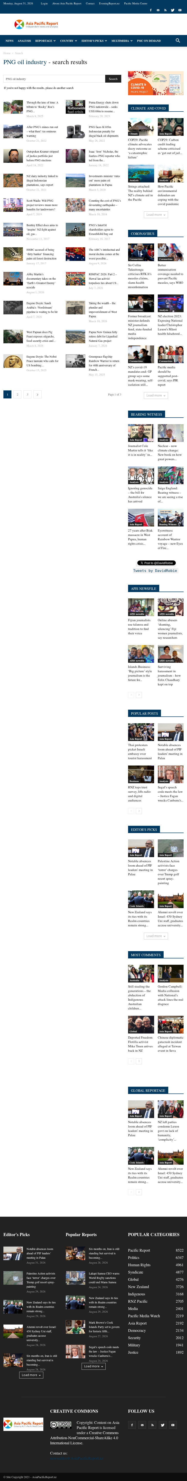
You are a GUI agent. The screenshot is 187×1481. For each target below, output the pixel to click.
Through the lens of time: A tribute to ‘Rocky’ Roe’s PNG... (42, 106)
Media (133, 1308)
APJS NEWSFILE (143, 588)
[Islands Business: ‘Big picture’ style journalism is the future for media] (141, 654)
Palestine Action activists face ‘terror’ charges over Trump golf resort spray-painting (168, 872)
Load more (154, 215)
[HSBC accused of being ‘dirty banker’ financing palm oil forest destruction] (13, 254)
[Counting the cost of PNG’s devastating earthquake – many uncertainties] (75, 205)
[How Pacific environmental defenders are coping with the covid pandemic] (171, 173)
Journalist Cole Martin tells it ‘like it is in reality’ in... (140, 450)
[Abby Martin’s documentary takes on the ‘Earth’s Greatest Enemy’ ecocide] (13, 278)
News (9, 41)
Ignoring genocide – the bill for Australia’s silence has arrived (140, 494)
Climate (134, 133)
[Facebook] (150, 10)
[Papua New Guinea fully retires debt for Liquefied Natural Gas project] (75, 336)
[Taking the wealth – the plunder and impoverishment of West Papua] (75, 307)
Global (133, 1031)
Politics (133, 1257)
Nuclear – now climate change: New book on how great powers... (170, 452)
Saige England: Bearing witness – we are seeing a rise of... (170, 494)
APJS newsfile (137, 614)
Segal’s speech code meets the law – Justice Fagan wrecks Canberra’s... (170, 793)
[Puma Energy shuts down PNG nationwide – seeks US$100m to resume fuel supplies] (75, 107)
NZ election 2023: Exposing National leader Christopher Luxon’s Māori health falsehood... (170, 325)
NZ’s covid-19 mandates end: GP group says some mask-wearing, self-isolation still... (140, 376)
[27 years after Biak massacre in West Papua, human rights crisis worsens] (141, 517)
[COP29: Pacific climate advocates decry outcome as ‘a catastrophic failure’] (141, 127)
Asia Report (165, 133)
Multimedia (120, 41)
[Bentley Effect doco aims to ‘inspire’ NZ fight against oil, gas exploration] (13, 229)
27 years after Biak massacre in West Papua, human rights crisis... (140, 537)
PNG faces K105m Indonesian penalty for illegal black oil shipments (104, 131)
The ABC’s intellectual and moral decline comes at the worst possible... (104, 254)
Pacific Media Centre (135, 3)
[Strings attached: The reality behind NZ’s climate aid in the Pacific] (141, 173)
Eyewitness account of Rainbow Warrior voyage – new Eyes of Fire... (170, 539)
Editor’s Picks (92, 41)
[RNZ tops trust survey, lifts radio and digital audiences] (141, 774)
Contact (90, 3)
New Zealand (138, 1286)
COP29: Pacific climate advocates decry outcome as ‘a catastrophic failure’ (140, 148)
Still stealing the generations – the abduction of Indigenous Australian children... (139, 997)
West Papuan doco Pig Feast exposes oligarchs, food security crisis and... (41, 336)
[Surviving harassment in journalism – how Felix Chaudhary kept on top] (171, 654)
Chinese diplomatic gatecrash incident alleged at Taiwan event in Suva (171, 1044)
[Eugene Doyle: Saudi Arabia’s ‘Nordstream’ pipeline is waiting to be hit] (13, 307)
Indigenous (136, 1293)
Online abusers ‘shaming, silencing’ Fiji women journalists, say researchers (170, 629)
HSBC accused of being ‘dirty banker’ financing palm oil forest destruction (41, 254)
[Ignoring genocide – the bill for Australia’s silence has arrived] (141, 475)
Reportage (43, 41)
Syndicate (135, 1271)
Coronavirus (136, 259)
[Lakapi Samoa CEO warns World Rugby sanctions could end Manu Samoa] (75, 1278)
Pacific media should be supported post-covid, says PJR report (168, 376)
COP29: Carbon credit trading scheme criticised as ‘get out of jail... (170, 146)
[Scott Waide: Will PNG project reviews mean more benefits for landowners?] (13, 205)
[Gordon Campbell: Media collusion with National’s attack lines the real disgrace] (171, 973)
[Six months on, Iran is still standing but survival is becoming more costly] (13, 1360)
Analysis (24, 41)
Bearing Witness (168, 524)
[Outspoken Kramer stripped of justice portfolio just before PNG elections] (13, 156)
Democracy (137, 1330)
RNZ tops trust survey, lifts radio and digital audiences (139, 793)
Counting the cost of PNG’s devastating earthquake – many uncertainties (105, 204)
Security (134, 1337)
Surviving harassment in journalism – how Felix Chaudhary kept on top (169, 675)
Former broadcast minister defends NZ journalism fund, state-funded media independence (140, 327)
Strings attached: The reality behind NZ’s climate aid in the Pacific (140, 193)
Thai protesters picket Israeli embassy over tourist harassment (140, 751)
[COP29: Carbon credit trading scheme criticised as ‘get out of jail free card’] (171, 127)
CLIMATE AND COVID (148, 108)
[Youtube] (180, 10)
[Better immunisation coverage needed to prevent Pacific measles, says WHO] (171, 252)
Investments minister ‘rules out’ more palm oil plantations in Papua (104, 180)
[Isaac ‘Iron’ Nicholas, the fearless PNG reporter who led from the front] (75, 156)
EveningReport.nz (109, 3)
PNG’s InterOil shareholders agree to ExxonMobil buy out (101, 229)
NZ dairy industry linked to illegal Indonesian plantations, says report (42, 180)
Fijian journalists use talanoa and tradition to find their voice (139, 626)
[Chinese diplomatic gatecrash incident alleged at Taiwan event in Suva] (171, 1024)
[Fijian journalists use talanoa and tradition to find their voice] (141, 607)
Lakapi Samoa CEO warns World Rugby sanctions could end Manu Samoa (104, 1277)
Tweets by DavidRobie (155, 570)
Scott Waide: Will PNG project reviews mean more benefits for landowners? (42, 204)
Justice (133, 1352)
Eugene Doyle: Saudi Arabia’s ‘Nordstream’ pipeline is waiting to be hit (42, 307)
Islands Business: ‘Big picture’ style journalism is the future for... (140, 673)
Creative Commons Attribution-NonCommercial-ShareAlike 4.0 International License (84, 1437)
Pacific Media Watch (144, 1315)
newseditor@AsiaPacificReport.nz (76, 1458)
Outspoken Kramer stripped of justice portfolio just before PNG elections (43, 155)
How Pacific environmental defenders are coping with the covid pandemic (168, 195)
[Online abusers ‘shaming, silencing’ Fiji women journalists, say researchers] (171, 607)
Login (44, 3)
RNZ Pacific (138, 1301)
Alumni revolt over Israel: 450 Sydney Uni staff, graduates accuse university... (170, 918)
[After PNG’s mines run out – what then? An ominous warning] (13, 131)
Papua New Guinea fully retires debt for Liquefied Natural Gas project (103, 336)
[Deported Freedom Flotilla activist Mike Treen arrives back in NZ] (141, 1024)
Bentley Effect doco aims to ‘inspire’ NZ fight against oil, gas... (42, 229)
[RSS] (165, 10)
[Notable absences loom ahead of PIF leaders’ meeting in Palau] (171, 732)
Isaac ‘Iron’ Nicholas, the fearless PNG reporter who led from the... (104, 155)
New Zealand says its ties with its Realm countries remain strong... (140, 918)
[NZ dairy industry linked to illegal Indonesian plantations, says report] (13, 180)
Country (67, 41)
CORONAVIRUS (142, 233)
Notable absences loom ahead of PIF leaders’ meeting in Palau (170, 751)
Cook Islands (137, 906)
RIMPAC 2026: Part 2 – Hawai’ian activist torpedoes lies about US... (104, 278)
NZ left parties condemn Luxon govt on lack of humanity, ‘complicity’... (168, 1131)
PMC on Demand (149, 41)
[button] (178, 41)
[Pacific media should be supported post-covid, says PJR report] (171, 354)
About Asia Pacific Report (66, 3)
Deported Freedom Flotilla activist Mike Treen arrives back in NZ (140, 1044)
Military (134, 1344)
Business (134, 781)
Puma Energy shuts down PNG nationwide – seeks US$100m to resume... (104, 106)
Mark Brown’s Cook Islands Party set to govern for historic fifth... (104, 1326)
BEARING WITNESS (146, 414)
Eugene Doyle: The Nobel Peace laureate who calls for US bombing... (42, 360)
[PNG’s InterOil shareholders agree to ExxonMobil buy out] (75, 229)
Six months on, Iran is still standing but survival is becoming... (42, 1360)
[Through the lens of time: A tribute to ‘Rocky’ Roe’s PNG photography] (13, 107)
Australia (134, 980)
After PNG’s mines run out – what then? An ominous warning (42, 131)
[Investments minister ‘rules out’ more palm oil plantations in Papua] (75, 180)
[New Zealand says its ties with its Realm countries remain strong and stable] (141, 899)
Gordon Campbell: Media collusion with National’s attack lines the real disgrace (170, 995)
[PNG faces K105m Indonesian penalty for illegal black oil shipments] (75, 131)
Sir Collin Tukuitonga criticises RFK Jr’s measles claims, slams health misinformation (139, 276)
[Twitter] (172, 10)
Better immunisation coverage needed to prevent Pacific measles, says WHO (170, 274)
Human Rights (139, 1264)
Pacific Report (139, 1250)
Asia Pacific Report (98, 1425)
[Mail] (158, 10)
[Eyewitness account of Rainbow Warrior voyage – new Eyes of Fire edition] (171, 517)
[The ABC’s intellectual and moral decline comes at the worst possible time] (75, 254)
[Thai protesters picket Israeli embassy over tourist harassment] (141, 732)
